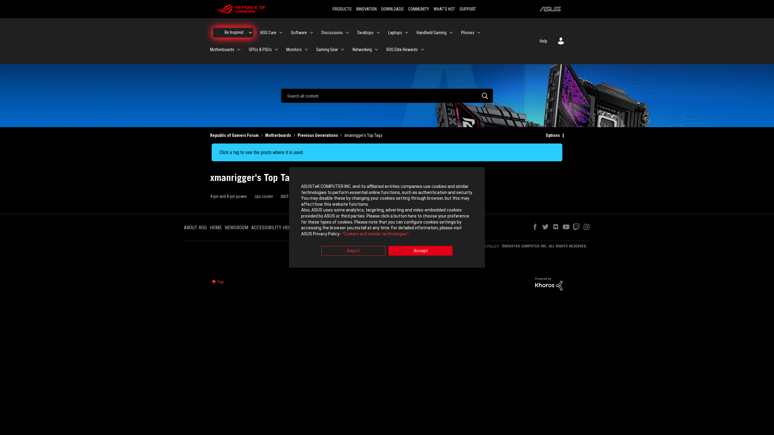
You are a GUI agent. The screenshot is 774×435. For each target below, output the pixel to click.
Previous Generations (318, 135)
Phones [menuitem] (467, 32)
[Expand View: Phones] (479, 32)
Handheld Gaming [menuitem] (432, 32)
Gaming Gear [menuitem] (327, 49)
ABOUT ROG (195, 227)
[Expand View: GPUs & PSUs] (276, 49)
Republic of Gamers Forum (234, 135)
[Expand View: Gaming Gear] (343, 49)
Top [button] (220, 281)
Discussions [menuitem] (332, 32)
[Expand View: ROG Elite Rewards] (422, 49)
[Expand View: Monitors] (306, 49)
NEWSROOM (236, 227)
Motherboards (278, 135)
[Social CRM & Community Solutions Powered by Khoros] (548, 283)
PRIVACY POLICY (485, 246)
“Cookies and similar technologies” (375, 233)
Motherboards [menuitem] (222, 49)
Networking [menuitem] (362, 49)
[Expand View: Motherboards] (239, 49)
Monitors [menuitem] (294, 49)
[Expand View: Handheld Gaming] (451, 32)
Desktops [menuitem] (365, 32)
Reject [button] (353, 251)
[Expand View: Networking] (376, 49)
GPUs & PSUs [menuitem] (260, 49)
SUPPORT (468, 9)
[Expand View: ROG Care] (281, 32)
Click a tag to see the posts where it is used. (262, 152)
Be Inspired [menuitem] (234, 32)
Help (543, 41)
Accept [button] (421, 251)
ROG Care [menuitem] (268, 32)
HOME (216, 227)
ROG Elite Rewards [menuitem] (402, 49)
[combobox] (387, 96)
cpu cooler (264, 196)
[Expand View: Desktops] (378, 32)
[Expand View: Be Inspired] (250, 32)
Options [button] (553, 135)
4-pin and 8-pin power (228, 196)
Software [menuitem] (299, 32)
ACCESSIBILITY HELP (272, 227)
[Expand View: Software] (311, 32)
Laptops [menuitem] (395, 32)
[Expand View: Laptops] (407, 32)
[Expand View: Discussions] (347, 32)
